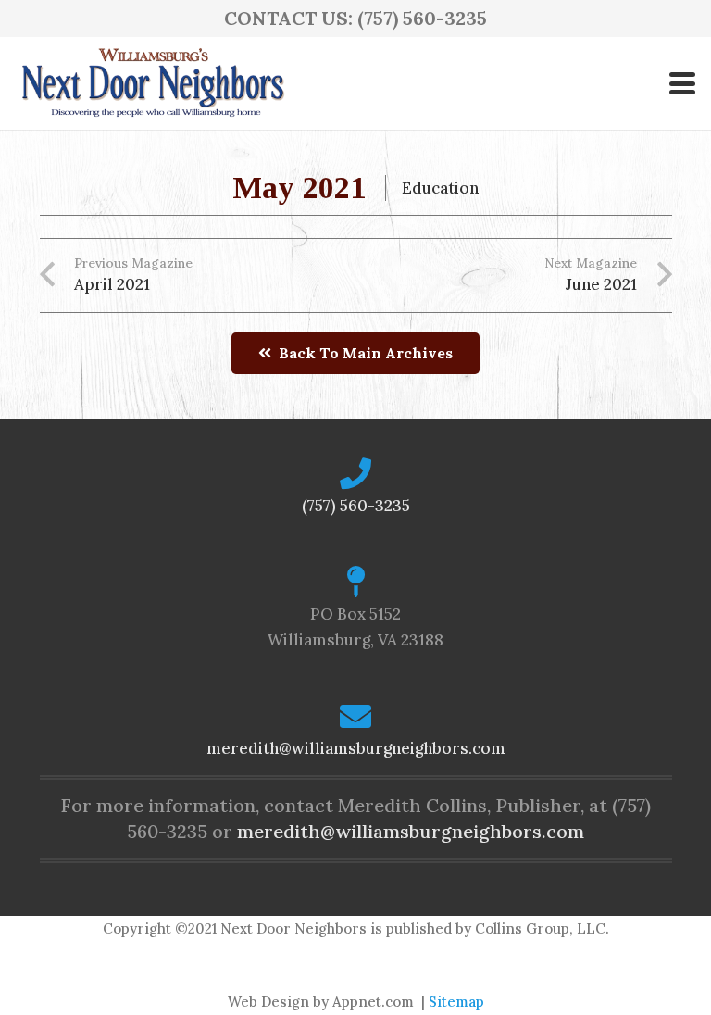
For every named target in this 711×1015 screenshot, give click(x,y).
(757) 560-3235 (356, 505)
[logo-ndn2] (152, 83)
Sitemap (456, 1001)
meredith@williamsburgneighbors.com (355, 748)
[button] (681, 83)
